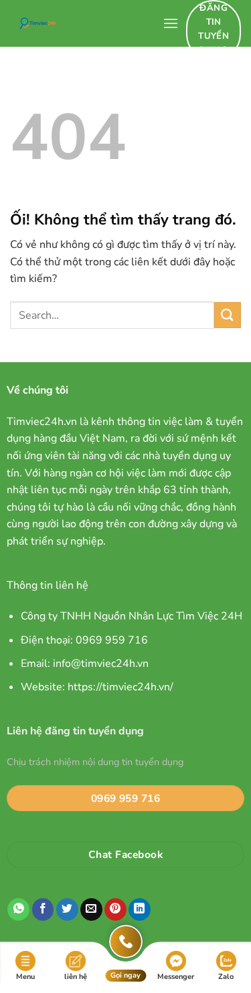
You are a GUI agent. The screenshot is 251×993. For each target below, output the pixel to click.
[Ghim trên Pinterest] (115, 909)
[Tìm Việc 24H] (81, 23)
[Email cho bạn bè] (91, 909)
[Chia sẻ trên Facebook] (43, 909)
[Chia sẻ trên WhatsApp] (18, 909)
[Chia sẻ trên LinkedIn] (140, 909)
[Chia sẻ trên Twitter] (67, 909)
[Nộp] (227, 315)
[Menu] (171, 23)
